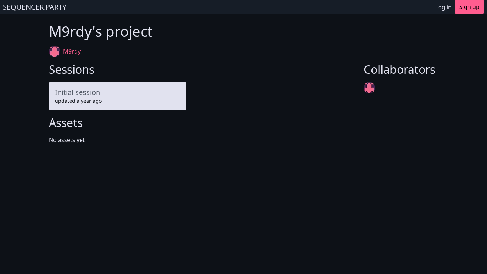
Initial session (77, 92)
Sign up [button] (469, 7)
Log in (443, 7)
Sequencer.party (34, 7)
